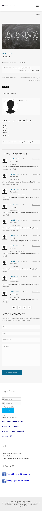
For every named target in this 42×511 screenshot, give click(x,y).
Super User (12, 63)
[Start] (14, 307)
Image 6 (6, 130)
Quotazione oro (8, 461)
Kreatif (24, 506)
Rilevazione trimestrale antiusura (13, 453)
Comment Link (36, 159)
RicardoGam (14, 161)
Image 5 (6, 128)
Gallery (13, 93)
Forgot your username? (9, 415)
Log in (8, 410)
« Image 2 (21, 142)
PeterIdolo (13, 207)
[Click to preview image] (21, 36)
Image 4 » (31, 142)
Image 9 (6, 125)
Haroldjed (13, 238)
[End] (29, 307)
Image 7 (6, 133)
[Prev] (19, 307)
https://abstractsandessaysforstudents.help (19, 167)
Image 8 (6, 135)
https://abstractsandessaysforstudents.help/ (19, 182)
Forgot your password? (9, 417)
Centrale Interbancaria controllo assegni (16, 458)
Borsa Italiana (7, 456)
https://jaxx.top (24, 241)
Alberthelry (13, 222)
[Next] (24, 307)
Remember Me (9, 407)
